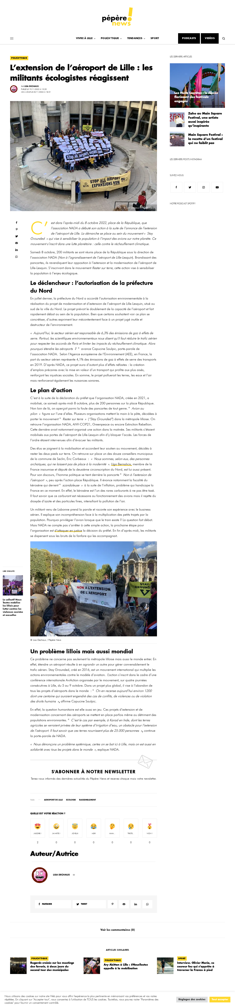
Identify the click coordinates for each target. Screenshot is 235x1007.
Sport (182, 958)
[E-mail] (74, 875)
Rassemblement (87, 800)
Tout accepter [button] (220, 999)
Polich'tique (19, 58)
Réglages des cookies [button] (191, 999)
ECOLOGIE (71, 800)
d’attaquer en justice (68, 530)
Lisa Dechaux (31, 86)
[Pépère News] (117, 16)
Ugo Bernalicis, (121, 464)
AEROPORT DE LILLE (53, 800)
